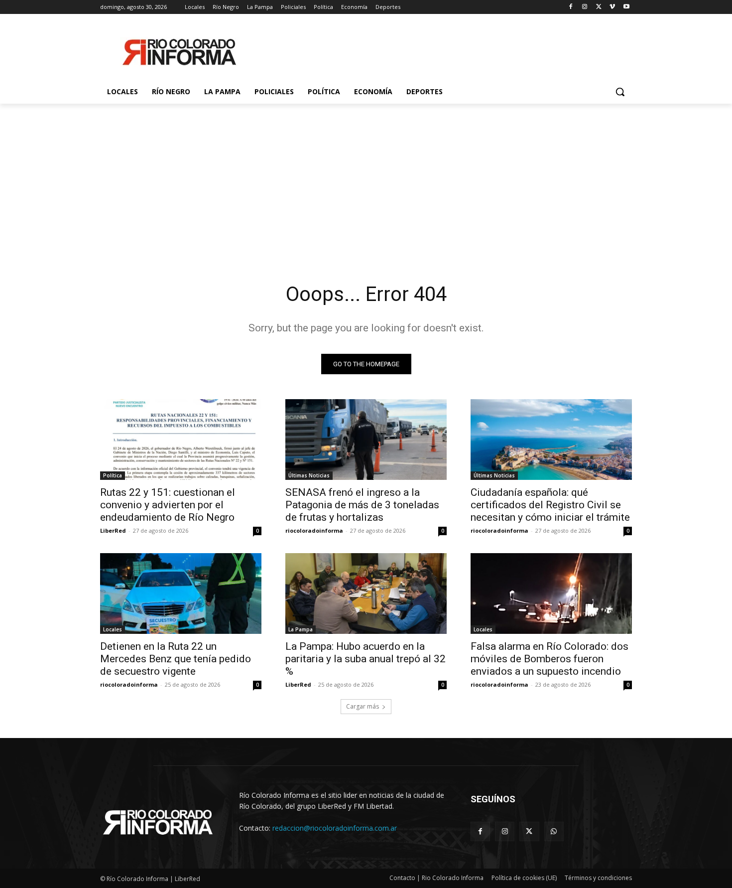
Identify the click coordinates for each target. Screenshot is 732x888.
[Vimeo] (612, 7)
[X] (599, 7)
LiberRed (113, 530)
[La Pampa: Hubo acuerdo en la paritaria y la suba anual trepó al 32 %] (366, 593)
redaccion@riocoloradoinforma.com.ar (334, 828)
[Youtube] (626, 7)
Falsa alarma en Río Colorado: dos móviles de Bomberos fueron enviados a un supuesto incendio (549, 658)
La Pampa (300, 629)
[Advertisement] (366, 178)
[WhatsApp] (554, 831)
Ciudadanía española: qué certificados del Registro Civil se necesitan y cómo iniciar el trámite (550, 504)
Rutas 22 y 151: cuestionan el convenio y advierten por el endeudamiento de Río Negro (167, 504)
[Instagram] (585, 7)
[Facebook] (571, 7)
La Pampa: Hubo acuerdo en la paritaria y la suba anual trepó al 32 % (365, 658)
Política (112, 475)
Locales (112, 629)
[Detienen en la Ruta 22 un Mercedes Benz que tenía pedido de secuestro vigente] (180, 593)
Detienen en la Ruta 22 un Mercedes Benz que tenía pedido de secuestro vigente (175, 658)
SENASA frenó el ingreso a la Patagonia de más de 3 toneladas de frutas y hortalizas (362, 504)
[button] (620, 92)
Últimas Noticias (309, 475)
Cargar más (362, 706)
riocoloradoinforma (314, 530)
